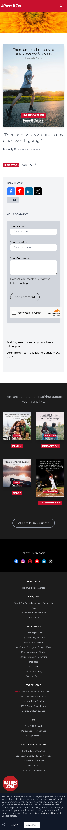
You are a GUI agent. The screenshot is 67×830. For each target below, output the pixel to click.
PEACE (17, 493)
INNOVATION (50, 446)
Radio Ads (33, 666)
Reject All (14, 825)
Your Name (17, 226)
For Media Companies (33, 751)
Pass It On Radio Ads (33, 760)
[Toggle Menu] (52, 6)
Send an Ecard (33, 676)
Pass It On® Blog (33, 671)
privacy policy (40, 813)
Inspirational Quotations (33, 637)
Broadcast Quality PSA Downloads (33, 755)
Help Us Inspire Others (33, 587)
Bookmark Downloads (33, 711)
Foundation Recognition (33, 612)
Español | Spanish (34, 726)
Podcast (33, 661)
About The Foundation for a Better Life (33, 603)
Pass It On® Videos (33, 642)
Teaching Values (33, 632)
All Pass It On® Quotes (33, 523)
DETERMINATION (50, 502)
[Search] (61, 6)
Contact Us (33, 617)
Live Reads (33, 765)
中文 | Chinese (33, 735)
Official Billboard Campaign (33, 657)
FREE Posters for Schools (33, 696)
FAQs (33, 608)
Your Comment (19, 258)
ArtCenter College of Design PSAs (33, 647)
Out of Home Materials (33, 770)
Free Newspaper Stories (33, 652)
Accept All (31, 825)
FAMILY (16, 446)
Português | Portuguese (33, 731)
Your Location (18, 242)
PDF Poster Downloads (33, 706)
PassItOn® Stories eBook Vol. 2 (33, 691)
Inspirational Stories (33, 701)
